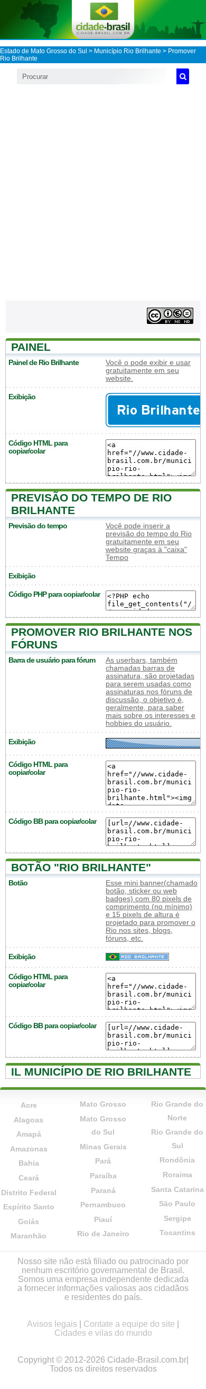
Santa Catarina (177, 1189)
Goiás (28, 1221)
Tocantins (177, 1232)
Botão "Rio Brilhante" (81, 867)
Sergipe (177, 1218)
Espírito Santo (28, 1207)
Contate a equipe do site (129, 1323)
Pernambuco (103, 1204)
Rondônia (177, 1160)
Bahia (28, 1163)
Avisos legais (52, 1323)
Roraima (177, 1174)
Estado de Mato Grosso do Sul (43, 51)
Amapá (28, 1134)
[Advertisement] (103, 192)
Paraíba (103, 1175)
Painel (31, 347)
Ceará (28, 1178)
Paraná (103, 1190)
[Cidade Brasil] (103, 19)
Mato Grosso (103, 1104)
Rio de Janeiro (103, 1233)
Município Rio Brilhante (127, 51)
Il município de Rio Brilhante (101, 1072)
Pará (103, 1161)
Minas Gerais (103, 1146)
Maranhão (28, 1236)
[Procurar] (182, 76)
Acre (29, 1105)
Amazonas (29, 1149)
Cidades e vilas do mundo (103, 1332)
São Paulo (177, 1203)
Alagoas (28, 1120)
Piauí (103, 1219)
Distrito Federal (29, 1192)
